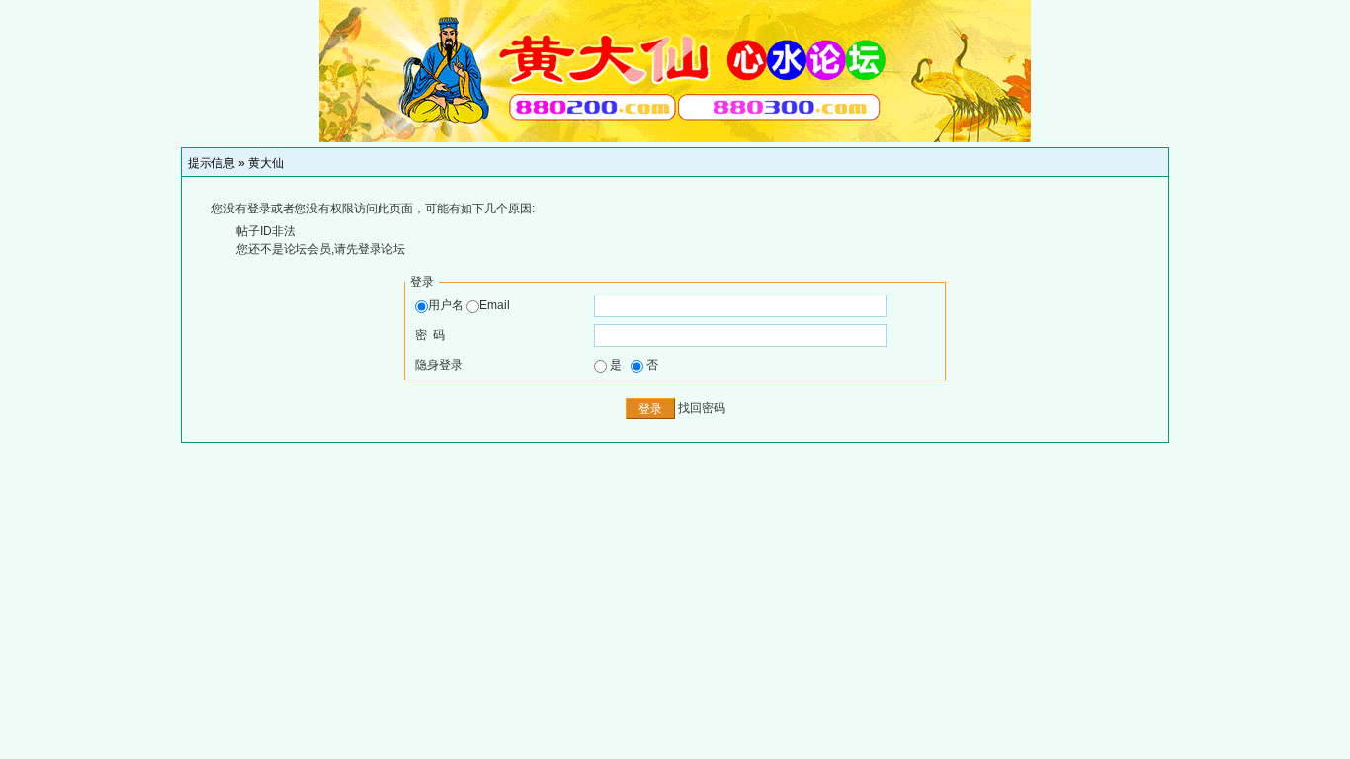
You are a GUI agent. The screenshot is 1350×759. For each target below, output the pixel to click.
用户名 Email (469, 305)
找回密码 (701, 408)
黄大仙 (266, 163)
